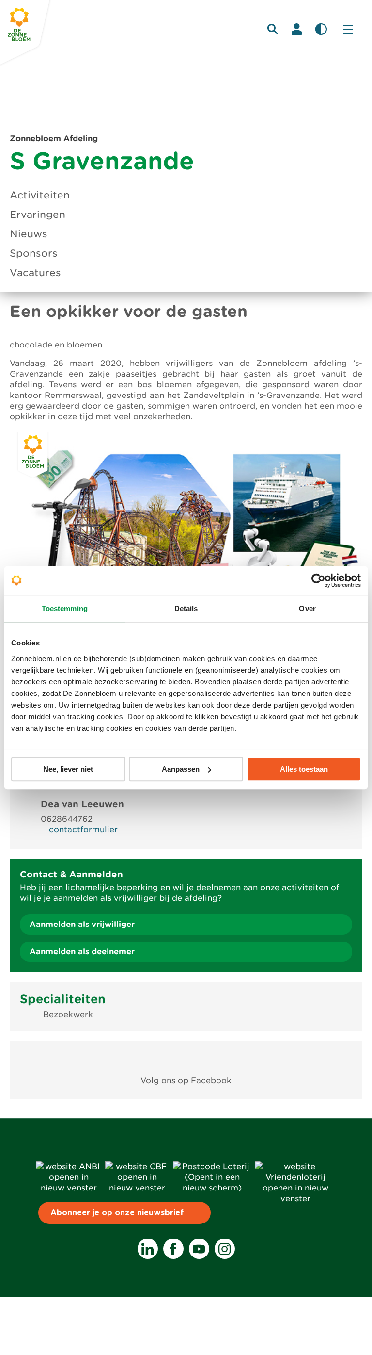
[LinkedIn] (148, 1249)
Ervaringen (37, 214)
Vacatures (35, 273)
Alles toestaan (304, 769)
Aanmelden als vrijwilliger (82, 924)
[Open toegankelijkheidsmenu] (321, 29)
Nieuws (28, 234)
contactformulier (83, 829)
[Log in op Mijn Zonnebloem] (297, 29)
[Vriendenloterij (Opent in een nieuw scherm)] (295, 1198)
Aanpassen (181, 769)
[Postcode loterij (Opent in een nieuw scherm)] (212, 1187)
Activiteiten (40, 195)
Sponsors (34, 253)
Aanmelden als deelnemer (82, 951)
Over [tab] (307, 608)
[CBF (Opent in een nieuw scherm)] (137, 1187)
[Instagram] (225, 1249)
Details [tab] (186, 608)
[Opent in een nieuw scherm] (186, 1058)
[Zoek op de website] (272, 29)
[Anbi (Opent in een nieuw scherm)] (68, 1187)
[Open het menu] (348, 29)
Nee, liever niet (68, 769)
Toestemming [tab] (65, 608)
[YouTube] (199, 1249)
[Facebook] (173, 1249)
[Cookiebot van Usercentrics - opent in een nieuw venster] (318, 580)
